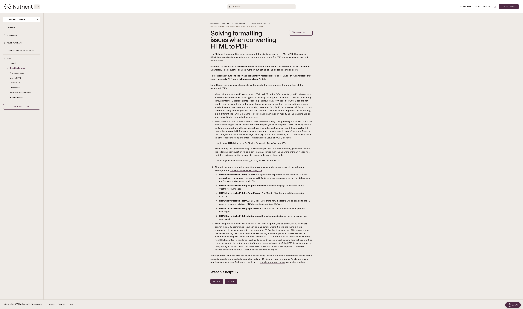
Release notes (16, 97)
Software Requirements (20, 92)
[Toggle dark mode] (495, 6)
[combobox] (310, 33)
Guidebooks (15, 87)
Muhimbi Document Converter (230, 54)
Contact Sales (508, 6)
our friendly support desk (272, 262)
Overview (11, 27)
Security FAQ (15, 83)
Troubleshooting (17, 68)
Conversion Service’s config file (246, 170)
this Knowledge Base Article (251, 79)
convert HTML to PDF (282, 54)
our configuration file (225, 134)
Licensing (14, 63)
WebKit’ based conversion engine (260, 249)
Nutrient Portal (21, 106)
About (52, 304)
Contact (62, 304)
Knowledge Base (17, 73)
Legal (71, 304)
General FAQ (15, 78)
